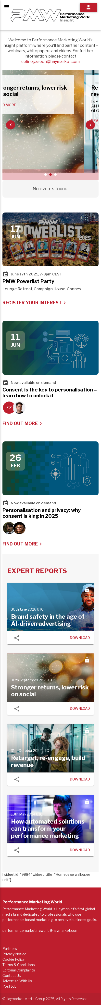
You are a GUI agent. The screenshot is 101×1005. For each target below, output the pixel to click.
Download (80, 637)
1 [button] (45, 174)
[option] (50, 121)
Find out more (23, 423)
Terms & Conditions (18, 965)
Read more (20, 105)
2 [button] (50, 174)
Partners (9, 948)
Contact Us (11, 975)
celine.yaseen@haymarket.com (50, 61)
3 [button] (55, 174)
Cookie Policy (13, 959)
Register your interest (35, 303)
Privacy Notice (14, 954)
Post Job (9, 986)
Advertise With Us (17, 981)
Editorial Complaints (18, 970)
